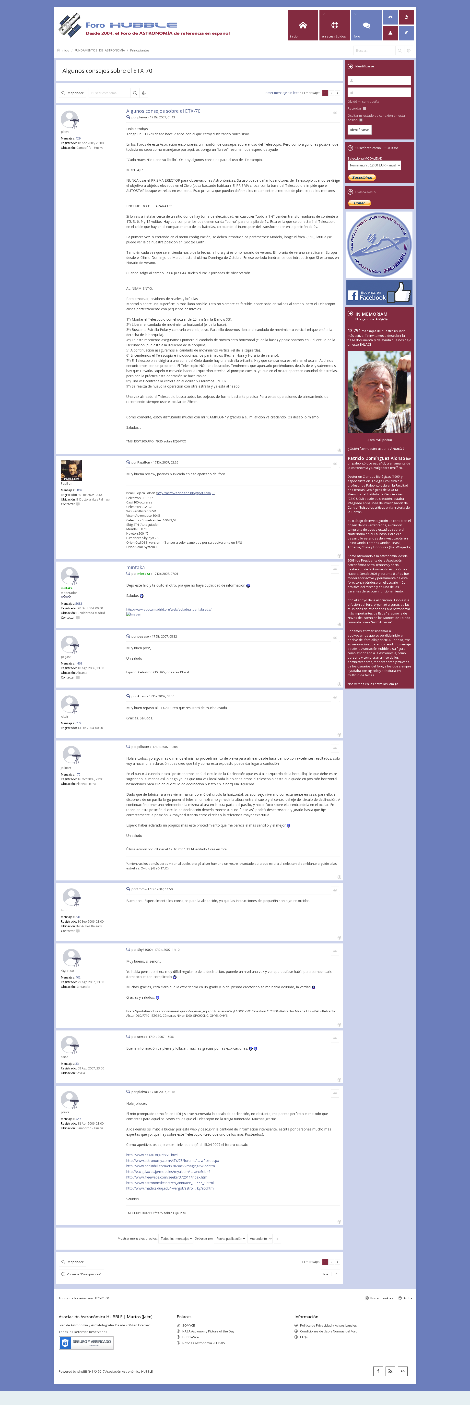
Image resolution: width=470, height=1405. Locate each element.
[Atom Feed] (390, 1371)
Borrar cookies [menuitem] (381, 1298)
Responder (75, 92)
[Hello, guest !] (390, 33)
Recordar (355, 108)
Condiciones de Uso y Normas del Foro (328, 1331)
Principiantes (140, 50)
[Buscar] (399, 50)
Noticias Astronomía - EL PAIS (203, 1343)
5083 (78, 604)
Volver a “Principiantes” (84, 1274)
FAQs (304, 1337)
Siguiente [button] (337, 93)
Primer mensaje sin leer (281, 92)
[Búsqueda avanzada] (408, 50)
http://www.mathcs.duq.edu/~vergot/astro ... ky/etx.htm (170, 1188)
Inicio (65, 50)
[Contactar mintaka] (78, 617)
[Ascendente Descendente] (260, 1238)
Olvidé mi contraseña (363, 101)
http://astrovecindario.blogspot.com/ (184, 493)
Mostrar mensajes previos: (138, 1238)
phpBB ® (84, 1371)
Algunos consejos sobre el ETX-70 (107, 70)
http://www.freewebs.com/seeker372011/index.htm (166, 1177)
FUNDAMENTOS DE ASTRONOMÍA (100, 50)
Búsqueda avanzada (143, 93)
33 (77, 1064)
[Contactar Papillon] (78, 504)
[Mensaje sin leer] (128, 117)
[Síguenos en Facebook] (378, 1371)
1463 (78, 663)
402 (78, 977)
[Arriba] (339, 450)
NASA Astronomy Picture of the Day (208, 1331)
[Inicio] (144, 25)
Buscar (134, 93)
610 (78, 723)
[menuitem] (390, 17)
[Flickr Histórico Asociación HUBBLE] (403, 1371)
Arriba (407, 1298)
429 (78, 138)
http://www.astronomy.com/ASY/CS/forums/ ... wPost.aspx (172, 1160)
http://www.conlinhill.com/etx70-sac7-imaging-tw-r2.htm (170, 1166)
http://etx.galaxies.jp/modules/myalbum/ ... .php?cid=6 (168, 1171)
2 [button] (331, 93)
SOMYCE (188, 1325)
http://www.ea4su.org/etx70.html (152, 1155)
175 (78, 774)
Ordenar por (204, 1238)
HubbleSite (190, 1337)
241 (78, 917)
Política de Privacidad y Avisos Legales (328, 1325)
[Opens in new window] (135, 614)
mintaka (135, 567)
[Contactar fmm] (78, 931)
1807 (78, 490)
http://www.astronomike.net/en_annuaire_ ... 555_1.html (170, 1182)
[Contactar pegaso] (78, 677)
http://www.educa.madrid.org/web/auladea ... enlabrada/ (169, 609)
